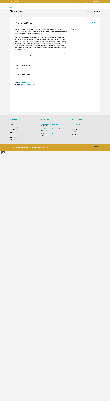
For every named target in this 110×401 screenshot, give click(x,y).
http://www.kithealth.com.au (27, 84)
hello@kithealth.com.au (24, 82)
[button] (11, 1)
